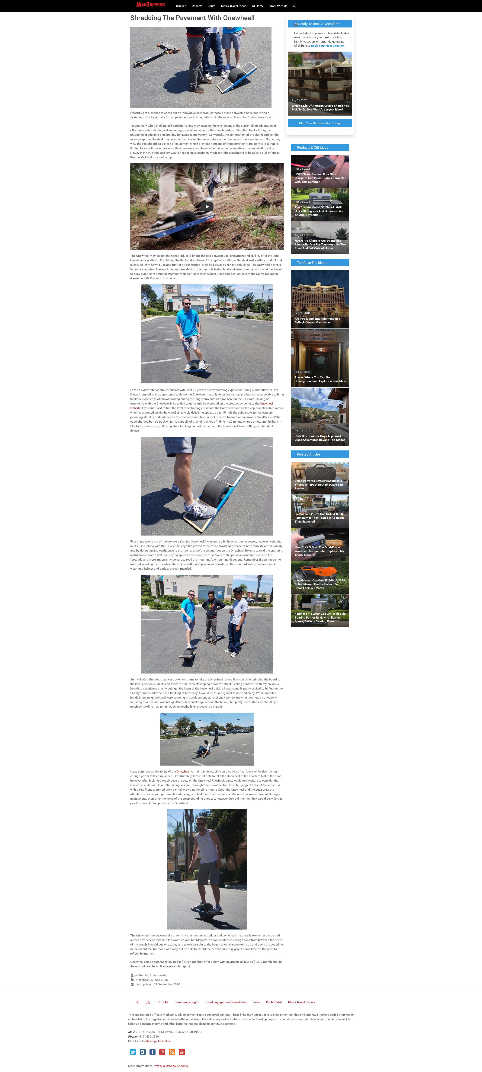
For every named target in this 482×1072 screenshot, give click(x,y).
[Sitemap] (148, 1002)
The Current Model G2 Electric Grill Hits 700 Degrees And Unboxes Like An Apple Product (319, 195)
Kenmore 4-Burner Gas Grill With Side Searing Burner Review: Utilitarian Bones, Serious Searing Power (318, 601)
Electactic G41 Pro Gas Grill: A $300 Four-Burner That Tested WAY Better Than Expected (318, 501)
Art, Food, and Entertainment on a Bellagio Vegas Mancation (319, 274)
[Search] (295, 6)
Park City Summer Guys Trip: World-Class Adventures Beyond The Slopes (318, 392)
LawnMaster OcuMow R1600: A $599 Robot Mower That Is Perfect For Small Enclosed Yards (320, 568)
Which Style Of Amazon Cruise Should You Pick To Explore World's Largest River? (319, 56)
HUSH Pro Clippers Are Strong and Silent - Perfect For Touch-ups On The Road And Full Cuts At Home (318, 228)
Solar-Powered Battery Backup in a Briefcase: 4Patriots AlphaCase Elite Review (320, 466)
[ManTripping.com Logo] (151, 5)
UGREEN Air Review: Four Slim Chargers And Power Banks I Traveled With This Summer (317, 161)
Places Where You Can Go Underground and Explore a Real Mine (320, 333)
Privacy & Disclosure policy (170, 1066)
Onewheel (183, 771)
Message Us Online (158, 1041)
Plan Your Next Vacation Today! (320, 123)
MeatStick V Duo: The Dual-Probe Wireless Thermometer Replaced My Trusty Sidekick (319, 532)
